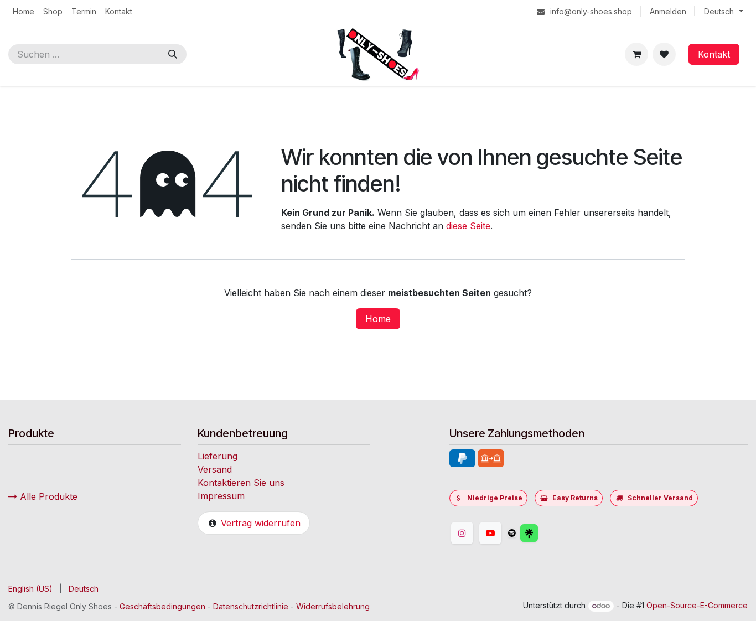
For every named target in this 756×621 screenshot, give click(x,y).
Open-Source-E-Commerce (697, 605)
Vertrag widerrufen (261, 523)
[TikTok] (512, 533)
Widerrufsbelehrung (333, 606)
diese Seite (468, 225)
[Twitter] (555, 533)
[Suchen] (173, 54)
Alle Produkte (47, 496)
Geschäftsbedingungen (162, 606)
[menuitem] (23, 11)
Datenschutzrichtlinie (250, 606)
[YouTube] (490, 533)
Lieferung (217, 456)
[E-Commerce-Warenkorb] (636, 54)
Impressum (221, 495)
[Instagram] (462, 533)
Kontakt (714, 54)
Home (378, 318)
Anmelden (668, 11)
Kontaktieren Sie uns (241, 482)
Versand (215, 469)
